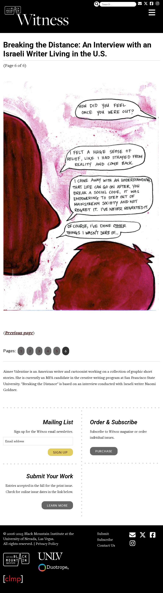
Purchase (103, 451)
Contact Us (106, 546)
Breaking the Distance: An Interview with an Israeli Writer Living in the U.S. (77, 49)
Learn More (57, 505)
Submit (103, 534)
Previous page (19, 333)
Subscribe (105, 540)
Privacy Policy (47, 544)
